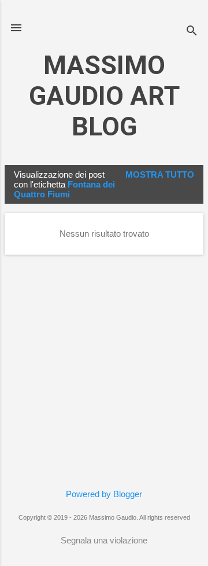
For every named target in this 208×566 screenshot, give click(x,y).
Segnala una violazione (104, 540)
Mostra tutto (159, 174)
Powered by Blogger (104, 494)
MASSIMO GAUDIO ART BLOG (104, 96)
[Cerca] (192, 31)
